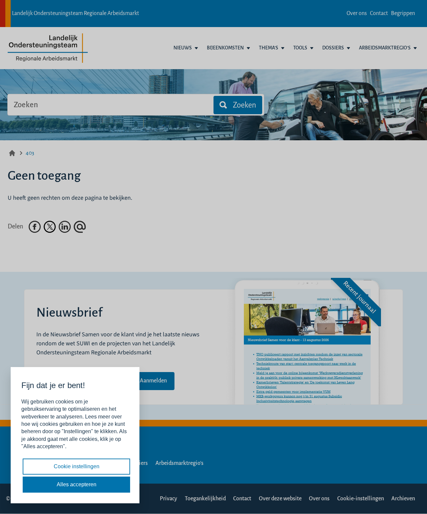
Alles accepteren (76, 484)
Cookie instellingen (76, 466)
